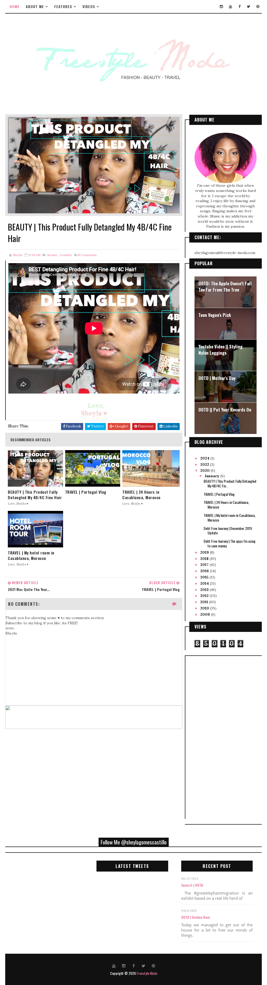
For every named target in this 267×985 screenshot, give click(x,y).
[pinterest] (258, 6)
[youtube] (230, 6)
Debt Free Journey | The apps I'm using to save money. (230, 543)
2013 (205, 589)
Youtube (66, 255)
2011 (204, 602)
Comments (87, 255)
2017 (205, 564)
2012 (205, 595)
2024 (205, 458)
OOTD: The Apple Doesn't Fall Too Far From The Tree (225, 286)
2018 (205, 558)
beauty (52, 255)
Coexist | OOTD (192, 885)
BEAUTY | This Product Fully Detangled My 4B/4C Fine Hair (35, 494)
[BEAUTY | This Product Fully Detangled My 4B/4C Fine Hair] (93, 164)
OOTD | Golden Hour (195, 917)
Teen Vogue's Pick (214, 315)
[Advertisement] (210, 736)
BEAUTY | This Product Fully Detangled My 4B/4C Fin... (230, 483)
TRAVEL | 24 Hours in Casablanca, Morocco (141, 494)
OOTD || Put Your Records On (224, 409)
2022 (205, 464)
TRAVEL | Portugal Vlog (85, 492)
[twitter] (249, 6)
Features (63, 6)
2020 (205, 470)
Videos (88, 6)
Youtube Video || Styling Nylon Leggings (220, 349)
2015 (205, 577)
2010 (205, 608)
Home (15, 6)
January (212, 476)
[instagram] (221, 6)
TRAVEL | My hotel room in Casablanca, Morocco (31, 555)
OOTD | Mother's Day (216, 378)
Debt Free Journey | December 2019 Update (228, 530)
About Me (35, 6)
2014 (205, 583)
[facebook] (240, 6)
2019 (205, 552)
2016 (205, 571)
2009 (205, 614)
